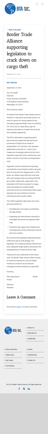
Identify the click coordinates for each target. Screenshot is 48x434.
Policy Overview (11, 349)
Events (30, 349)
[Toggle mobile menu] (42, 4)
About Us (31, 328)
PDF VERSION (12, 82)
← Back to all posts (14, 30)
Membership (32, 355)
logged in (19, 307)
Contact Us (31, 360)
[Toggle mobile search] (37, 4)
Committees (10, 366)
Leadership (31, 338)
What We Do (32, 333)
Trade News (10, 355)
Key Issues (9, 360)
